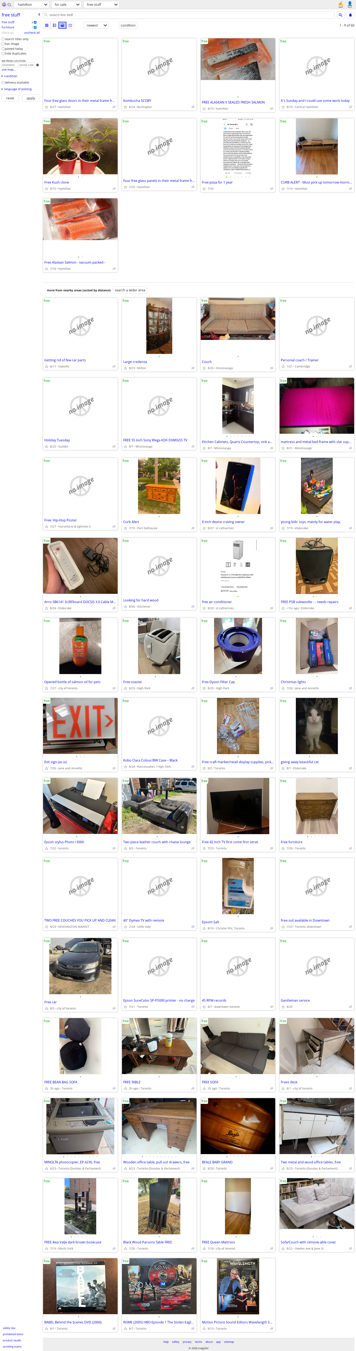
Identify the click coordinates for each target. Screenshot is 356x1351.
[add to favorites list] (46, 107)
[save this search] (350, 15)
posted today (14, 49)
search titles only (16, 39)
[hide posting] (114, 107)
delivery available (17, 82)
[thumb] (55, 25)
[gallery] (62, 25)
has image (12, 44)
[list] (47, 25)
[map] (70, 25)
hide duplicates (15, 53)
